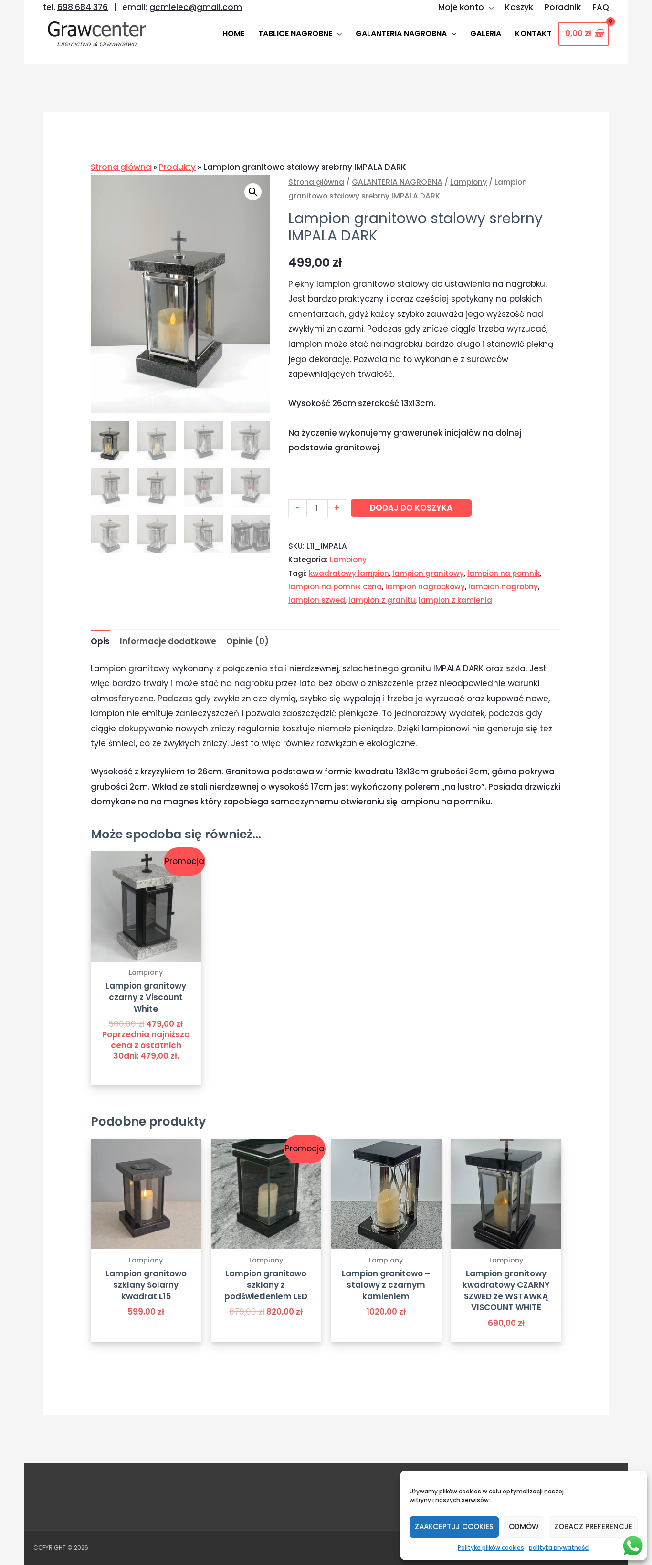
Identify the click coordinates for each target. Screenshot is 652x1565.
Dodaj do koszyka (411, 507)
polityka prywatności (559, 1548)
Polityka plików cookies (491, 1548)
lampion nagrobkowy (425, 587)
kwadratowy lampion (349, 573)
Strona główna (121, 167)
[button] (253, 191)
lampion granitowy (428, 573)
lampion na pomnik (503, 573)
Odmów (524, 1527)
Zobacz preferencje (593, 1527)
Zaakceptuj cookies (454, 1527)
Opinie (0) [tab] (247, 641)
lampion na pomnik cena (335, 587)
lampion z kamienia (455, 600)
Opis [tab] (100, 641)
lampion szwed (316, 600)
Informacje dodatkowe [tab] (168, 641)
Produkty (177, 167)
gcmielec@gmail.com (195, 7)
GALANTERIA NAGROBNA (397, 182)
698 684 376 (82, 7)
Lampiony (468, 182)
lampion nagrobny (503, 587)
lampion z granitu (381, 600)
